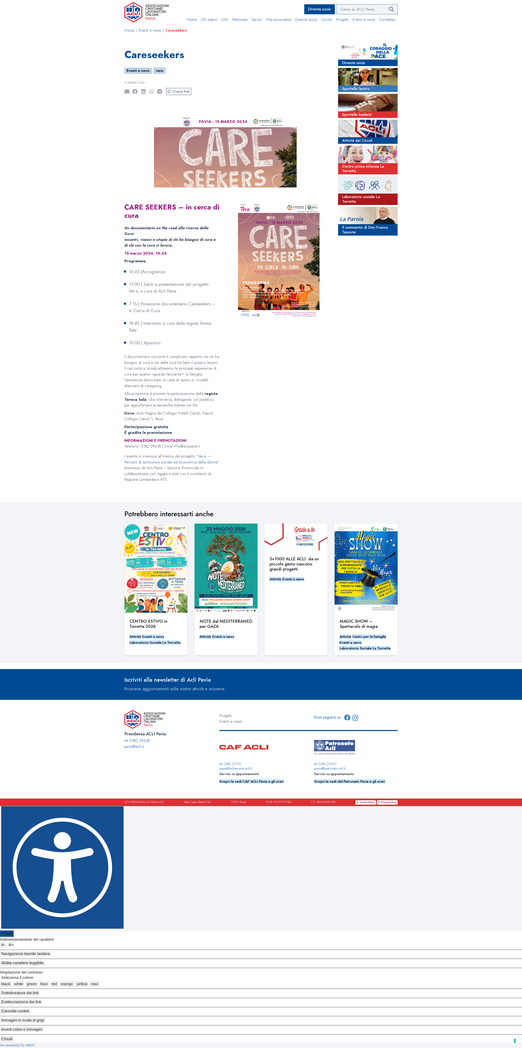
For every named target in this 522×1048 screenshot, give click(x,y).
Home (129, 30)
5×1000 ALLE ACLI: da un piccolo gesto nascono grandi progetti (294, 564)
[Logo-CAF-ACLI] (243, 747)
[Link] (368, 54)
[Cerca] (391, 9)
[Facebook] (347, 718)
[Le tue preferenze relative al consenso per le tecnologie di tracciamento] (515, 1041)
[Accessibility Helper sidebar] (62, 868)
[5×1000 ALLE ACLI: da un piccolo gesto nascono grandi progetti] (295, 537)
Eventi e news (150, 30)
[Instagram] (355, 718)
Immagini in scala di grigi (22, 1020)
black (6, 984)
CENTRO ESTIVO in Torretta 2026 (148, 623)
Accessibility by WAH (17, 1045)
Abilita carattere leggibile (22, 963)
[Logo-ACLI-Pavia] (146, 12)
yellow (81, 984)
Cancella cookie (15, 1011)
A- (3, 945)
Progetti (225, 715)
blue (44, 984)
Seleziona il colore (17, 977)
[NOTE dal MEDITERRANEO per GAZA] (226, 568)
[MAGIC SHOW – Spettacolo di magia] (366, 568)
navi (94, 984)
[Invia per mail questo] (128, 91)
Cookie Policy (366, 802)
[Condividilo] (137, 91)
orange (67, 984)
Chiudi (6, 933)
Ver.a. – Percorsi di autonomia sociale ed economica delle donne (170, 459)
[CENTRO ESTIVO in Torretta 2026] (155, 568)
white (18, 984)
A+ (11, 945)
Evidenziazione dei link (21, 1002)
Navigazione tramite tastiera (25, 954)
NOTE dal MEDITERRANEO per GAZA (226, 623)
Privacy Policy (388, 802)
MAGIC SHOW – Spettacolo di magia (359, 623)
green (32, 984)
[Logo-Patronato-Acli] (334, 747)
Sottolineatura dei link (20, 993)
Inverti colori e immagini (21, 1029)
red (54, 984)
